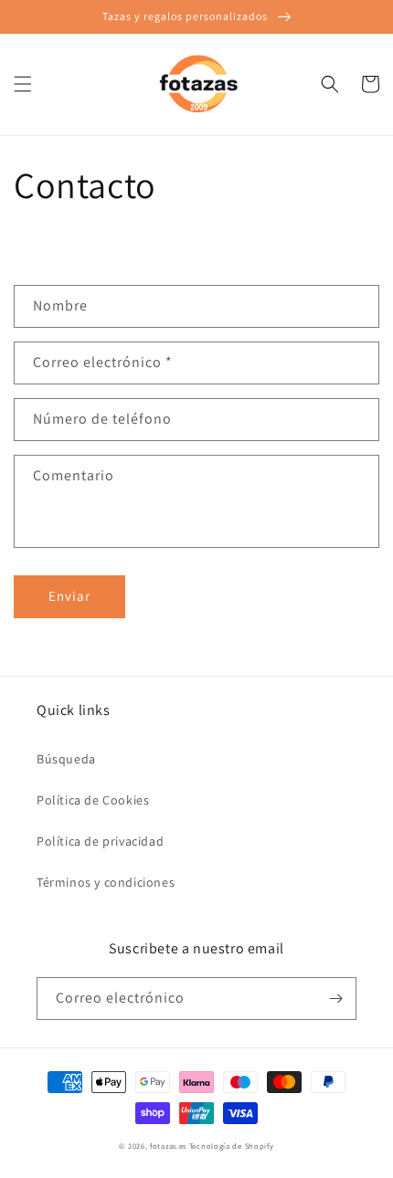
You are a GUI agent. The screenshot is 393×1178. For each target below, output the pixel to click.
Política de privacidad (100, 841)
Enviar (69, 596)
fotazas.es (168, 1146)
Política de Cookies (93, 800)
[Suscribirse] (335, 998)
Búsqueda (66, 759)
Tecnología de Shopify (231, 1146)
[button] (23, 84)
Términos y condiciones (106, 882)
